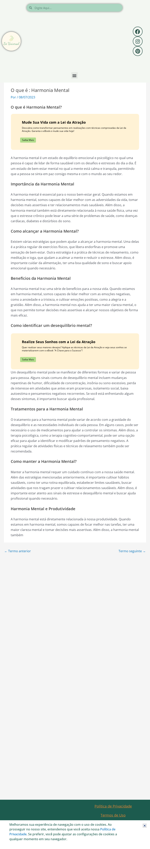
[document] (75, 424)
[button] (144, 825)
